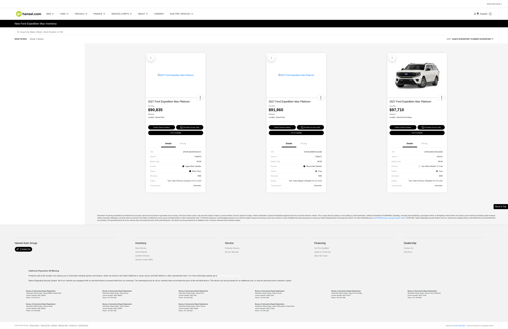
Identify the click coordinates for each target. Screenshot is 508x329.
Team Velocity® (459, 326)
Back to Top (500, 206)
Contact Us (25, 249)
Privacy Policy (34, 325)
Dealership (410, 243)
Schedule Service (232, 248)
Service (229, 243)
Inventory (140, 243)
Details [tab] (168, 143)
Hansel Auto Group (21, 325)
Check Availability (175, 133)
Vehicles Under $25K (144, 259)
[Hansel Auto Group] (29, 14)
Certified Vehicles (142, 256)
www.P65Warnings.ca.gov (229, 276)
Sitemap (54, 325)
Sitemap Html (63, 325)
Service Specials (232, 252)
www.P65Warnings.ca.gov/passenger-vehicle (389, 218)
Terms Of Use (45, 325)
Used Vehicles (141, 252)
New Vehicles (140, 248)
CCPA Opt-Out (83, 325)
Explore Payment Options (161, 127)
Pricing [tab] (183, 143)
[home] (475, 13)
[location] (478, 13)
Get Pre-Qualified (321, 248)
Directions (408, 252)
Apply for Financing (322, 252)
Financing (320, 243)
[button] (200, 98)
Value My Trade (320, 256)
